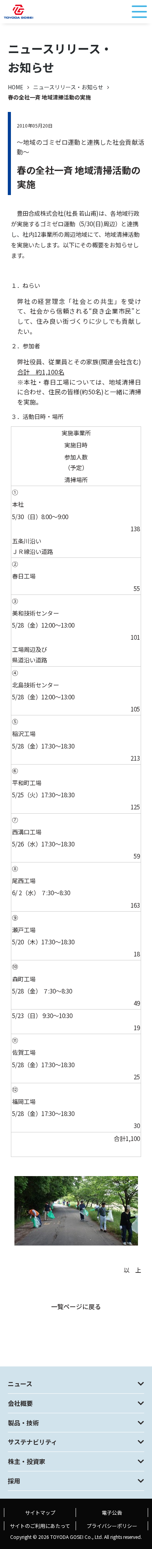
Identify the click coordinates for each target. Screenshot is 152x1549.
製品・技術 (23, 1422)
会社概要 (20, 1403)
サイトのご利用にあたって (40, 1525)
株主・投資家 (26, 1461)
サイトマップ (40, 1512)
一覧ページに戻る (76, 1306)
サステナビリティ (32, 1441)
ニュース (20, 1383)
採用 (14, 1480)
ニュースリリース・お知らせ (68, 87)
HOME (15, 87)
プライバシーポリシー (112, 1525)
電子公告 (112, 1512)
